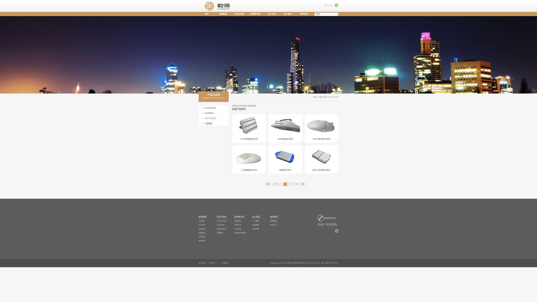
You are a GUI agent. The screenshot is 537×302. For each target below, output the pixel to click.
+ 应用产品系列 (209, 118)
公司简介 (202, 221)
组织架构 (202, 229)
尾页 (302, 184)
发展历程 (202, 233)
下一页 (295, 184)
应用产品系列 (221, 229)
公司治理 (237, 229)
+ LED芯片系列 (209, 108)
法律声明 (212, 263)
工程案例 (219, 233)
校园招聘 (255, 225)
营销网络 (273, 221)
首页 (207, 14)
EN (331, 5)
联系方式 (273, 225)
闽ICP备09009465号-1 (329, 263)
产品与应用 (239, 14)
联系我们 (304, 14)
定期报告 (237, 221)
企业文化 (202, 225)
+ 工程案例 (207, 123)
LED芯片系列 (221, 221)
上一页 (275, 184)
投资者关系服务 (240, 233)
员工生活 (272, 14)
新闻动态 (202, 241)
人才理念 (255, 221)
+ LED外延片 (208, 113)
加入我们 (288, 14)
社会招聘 (255, 229)
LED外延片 (220, 225)
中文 (325, 5)
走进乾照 (223, 14)
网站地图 (202, 263)
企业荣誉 (202, 237)
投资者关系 (255, 14)
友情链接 (225, 263)
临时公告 (237, 225)
